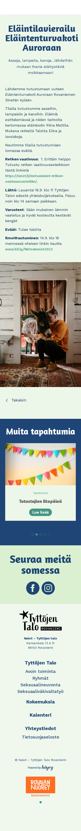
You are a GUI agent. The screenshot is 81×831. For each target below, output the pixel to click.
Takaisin (18, 400)
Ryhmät (40, 678)
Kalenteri (40, 715)
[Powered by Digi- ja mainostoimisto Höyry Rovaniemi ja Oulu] (41, 766)
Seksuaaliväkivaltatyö (40, 691)
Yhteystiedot (40, 728)
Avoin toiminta (40, 671)
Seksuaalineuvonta (40, 684)
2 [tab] (37, 534)
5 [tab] (48, 534)
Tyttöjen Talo (40, 663)
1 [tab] (33, 534)
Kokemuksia (40, 702)
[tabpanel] (40, 482)
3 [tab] (40, 534)
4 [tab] (44, 534)
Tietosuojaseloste (40, 737)
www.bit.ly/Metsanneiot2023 (29, 249)
